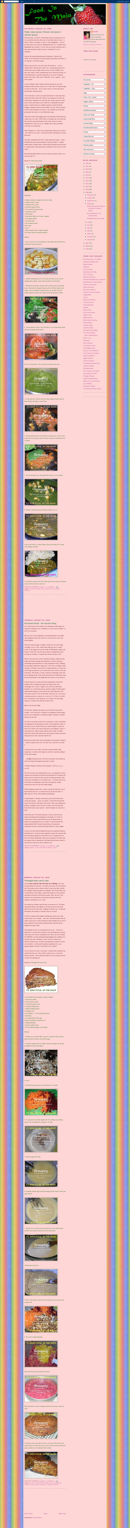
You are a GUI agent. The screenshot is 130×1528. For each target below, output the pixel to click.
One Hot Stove (88, 269)
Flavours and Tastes (89, 284)
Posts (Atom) (37, 1517)
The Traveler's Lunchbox (91, 371)
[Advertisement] (34, 607)
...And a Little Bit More (90, 335)
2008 (87, 192)
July (88, 222)
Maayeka (86, 267)
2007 (87, 243)
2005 (87, 249)
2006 (87, 246)
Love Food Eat (88, 274)
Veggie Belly (87, 295)
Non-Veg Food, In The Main (92, 259)
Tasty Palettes (87, 322)
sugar (49, 1484)
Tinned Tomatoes (88, 361)
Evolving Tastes (88, 328)
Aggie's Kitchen (88, 358)
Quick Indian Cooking (90, 320)
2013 (87, 178)
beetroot (40, 1483)
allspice (33, 1483)
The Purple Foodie (89, 345)
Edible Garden (88, 264)
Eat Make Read (88, 368)
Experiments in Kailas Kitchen (92, 282)
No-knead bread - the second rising (40, 623)
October (90, 198)
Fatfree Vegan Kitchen (90, 378)
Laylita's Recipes (88, 366)
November (90, 195)
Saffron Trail (87, 315)
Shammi (95, 31)
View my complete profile (92, 44)
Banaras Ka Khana (89, 277)
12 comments (50, 845)
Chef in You (87, 338)
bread (32, 847)
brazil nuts (49, 1483)
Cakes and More (88, 287)
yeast (55, 847)
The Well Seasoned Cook (91, 363)
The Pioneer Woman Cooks (92, 388)
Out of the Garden (89, 312)
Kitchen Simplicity (88, 356)
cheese (32, 588)
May (88, 228)
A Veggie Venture (88, 376)
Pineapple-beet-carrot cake (36, 881)
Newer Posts (28, 1513)
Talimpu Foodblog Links (91, 262)
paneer (57, 588)
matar (47, 588)
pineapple (42, 1484)
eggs (32, 1484)
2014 (87, 175)
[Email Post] (56, 587)
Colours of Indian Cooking (91, 292)
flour (37, 847)
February (90, 236)
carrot (27, 1484)
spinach (27, 590)
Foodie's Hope (88, 325)
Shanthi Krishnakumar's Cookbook (94, 279)
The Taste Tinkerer (89, 333)
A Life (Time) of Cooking (91, 353)
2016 (87, 169)
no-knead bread (46, 847)
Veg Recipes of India (89, 272)
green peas (40, 588)
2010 (87, 186)
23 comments (50, 587)
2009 (87, 189)
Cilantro (85, 307)
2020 (87, 163)
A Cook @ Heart (88, 302)
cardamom (57, 1483)
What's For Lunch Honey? (91, 381)
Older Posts (62, 1513)
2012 (87, 181)
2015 (87, 172)
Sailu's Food (87, 310)
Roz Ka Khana (88, 343)
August (89, 203)
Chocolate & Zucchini (90, 373)
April (88, 231)
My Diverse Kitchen (89, 289)
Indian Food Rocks (89, 300)
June (89, 225)
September (91, 200)
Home (45, 1513)
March (89, 233)
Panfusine (86, 340)
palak (52, 588)
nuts (37, 1484)
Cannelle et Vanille (89, 386)
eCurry (85, 297)
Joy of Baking (87, 383)
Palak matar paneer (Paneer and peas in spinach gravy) (42, 33)
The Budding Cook (89, 348)
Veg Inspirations (88, 305)
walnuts (56, 1484)
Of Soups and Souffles (90, 330)
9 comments (50, 1481)
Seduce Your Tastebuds (91, 350)
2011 (87, 183)
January (90, 239)
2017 (87, 166)
